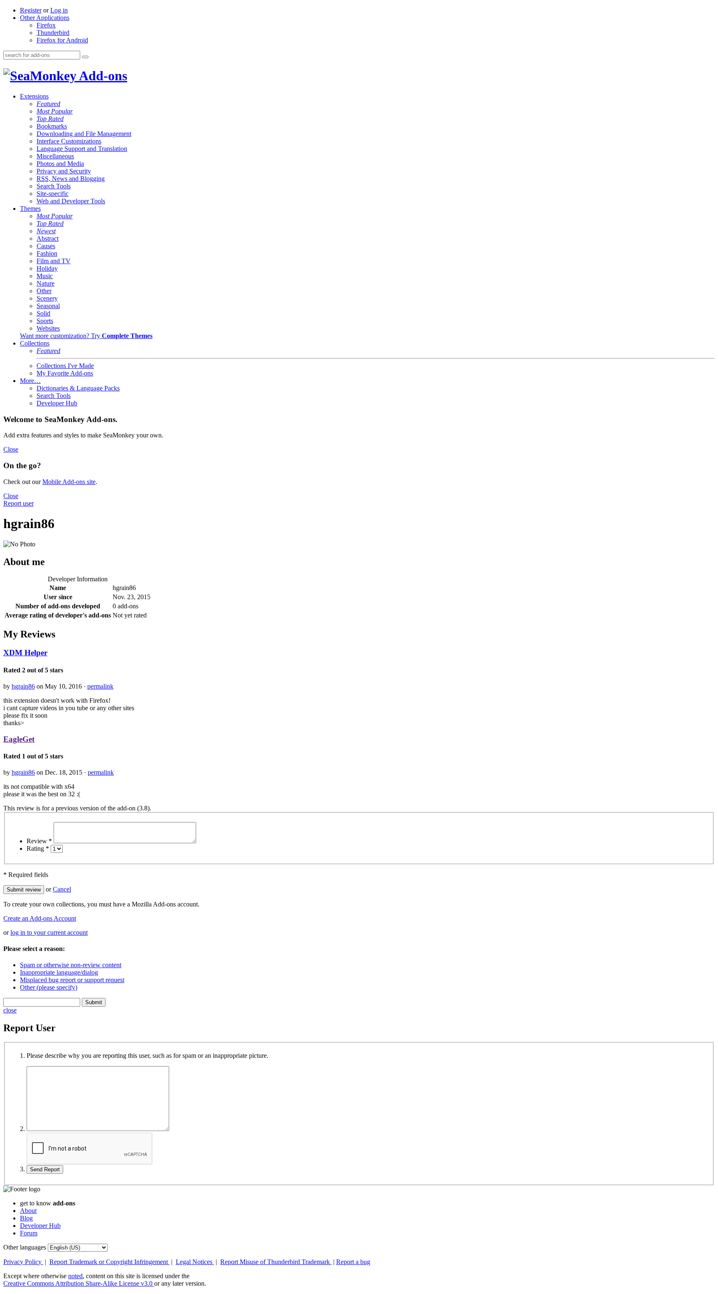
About (28, 1210)
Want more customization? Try (86, 335)
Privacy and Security (64, 171)
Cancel (62, 889)
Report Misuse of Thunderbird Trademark (276, 1261)
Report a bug (353, 1261)
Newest (46, 231)
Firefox (46, 25)
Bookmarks (52, 126)
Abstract (48, 238)
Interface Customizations (69, 141)
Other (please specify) (48, 987)
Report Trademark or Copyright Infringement (109, 1261)
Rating (38, 848)
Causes (46, 245)
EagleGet (18, 739)
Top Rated (50, 118)
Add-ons (101, 75)
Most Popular (55, 111)
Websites (48, 328)
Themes (30, 208)
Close (10, 449)
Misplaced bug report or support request (72, 979)
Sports (45, 320)
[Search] (85, 57)
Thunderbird (53, 32)
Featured (48, 103)
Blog (26, 1218)
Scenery (47, 298)
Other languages (24, 1247)
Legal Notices (195, 1261)
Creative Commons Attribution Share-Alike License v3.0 (78, 1283)
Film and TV (54, 260)
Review (39, 841)
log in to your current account (49, 932)
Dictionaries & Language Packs (78, 388)
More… (30, 380)
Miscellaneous (55, 156)
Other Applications (44, 17)
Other (44, 290)
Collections (34, 343)
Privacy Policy (23, 1261)
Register (31, 10)
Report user (18, 503)
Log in (59, 10)
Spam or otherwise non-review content (70, 964)
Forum (28, 1233)
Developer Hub (57, 403)
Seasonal (48, 305)
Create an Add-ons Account (39, 918)
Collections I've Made (65, 365)
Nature (45, 283)
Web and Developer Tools (71, 201)
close (10, 1010)
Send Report (45, 1169)
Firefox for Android (62, 40)
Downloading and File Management (84, 133)
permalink (100, 686)
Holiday (47, 268)
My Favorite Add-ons (65, 373)
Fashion (47, 253)
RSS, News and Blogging (71, 178)
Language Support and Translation (82, 148)
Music (45, 275)
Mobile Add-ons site (69, 481)
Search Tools (54, 186)
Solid (43, 313)
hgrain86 (23, 686)
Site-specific (53, 193)
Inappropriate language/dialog (59, 972)
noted (75, 1275)
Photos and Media (60, 163)
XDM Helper (25, 652)
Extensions (34, 96)
